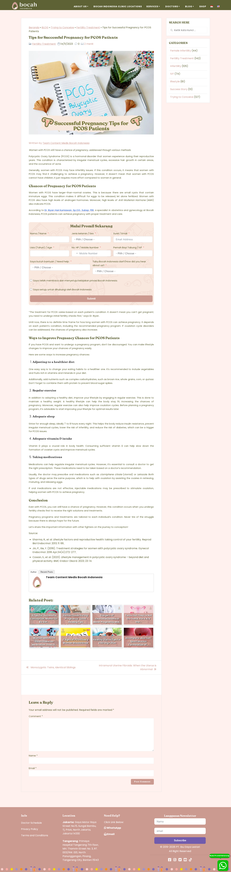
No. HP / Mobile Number (85, 247)
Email (32, 768)
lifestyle (175, 81)
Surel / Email (120, 233)
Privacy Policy (29, 829)
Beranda (34, 27)
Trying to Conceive (62, 27)
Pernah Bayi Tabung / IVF (127, 247)
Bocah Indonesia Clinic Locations (118, 6)
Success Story (178, 89)
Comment (36, 716)
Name (33, 755)
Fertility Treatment (88, 27)
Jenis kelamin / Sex (83, 233)
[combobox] (75, 253)
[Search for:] (188, 30)
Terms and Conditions (34, 835)
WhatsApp (113, 828)
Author (33, 572)
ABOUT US (80, 6)
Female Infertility (180, 50)
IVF (172, 74)
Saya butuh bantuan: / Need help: (49, 261)
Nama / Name (38, 233)
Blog (188, 6)
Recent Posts (47, 572)
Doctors (171, 6)
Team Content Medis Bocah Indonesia (66, 143)
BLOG (45, 27)
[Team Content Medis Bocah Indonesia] (37, 587)
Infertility (175, 66)
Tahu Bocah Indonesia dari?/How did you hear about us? (119, 263)
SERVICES (152, 6)
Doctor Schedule (31, 823)
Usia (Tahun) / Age (41, 247)
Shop (202, 6)
